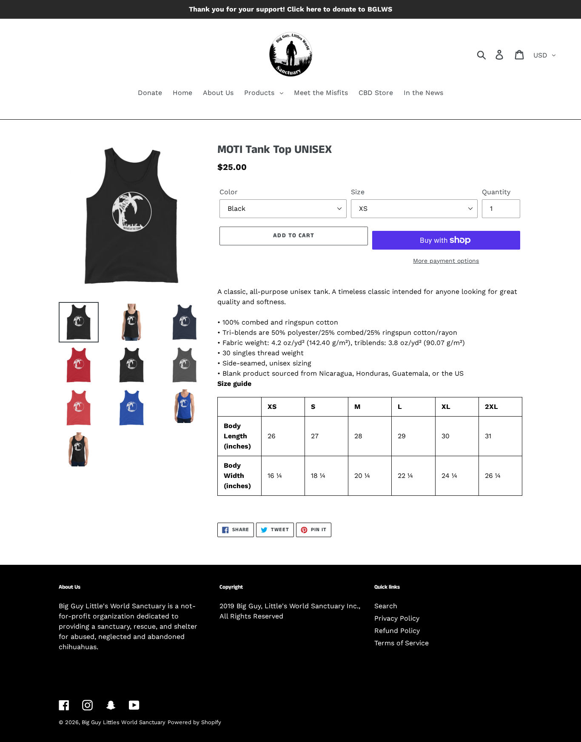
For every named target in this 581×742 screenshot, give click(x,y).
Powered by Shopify (194, 722)
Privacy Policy (396, 618)
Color (228, 192)
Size (358, 192)
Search (385, 606)
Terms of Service (401, 643)
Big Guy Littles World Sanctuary (123, 722)
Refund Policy (397, 631)
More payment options (446, 260)
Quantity (496, 192)
